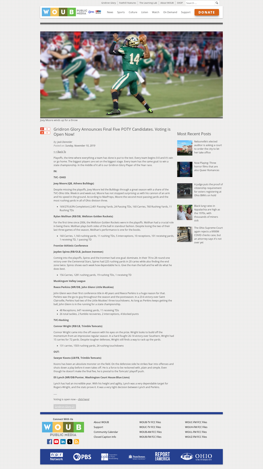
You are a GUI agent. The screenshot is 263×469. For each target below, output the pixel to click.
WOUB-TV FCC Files (150, 422)
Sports (121, 12)
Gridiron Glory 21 (65, 406)
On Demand (170, 12)
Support (186, 12)
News (110, 12)
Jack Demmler (64, 142)
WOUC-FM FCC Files (196, 422)
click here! (83, 399)
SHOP (180, 2)
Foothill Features (127, 2)
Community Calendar (106, 432)
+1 (42, 128)
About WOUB (167, 2)
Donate (206, 12)
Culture (133, 12)
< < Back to (60, 151)
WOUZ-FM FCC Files (196, 437)
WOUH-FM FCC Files (196, 427)
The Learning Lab (148, 2)
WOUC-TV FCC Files (150, 427)
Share (42, 132)
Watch (155, 12)
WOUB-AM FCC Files (150, 432)
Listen (144, 12)
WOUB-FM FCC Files (150, 437)
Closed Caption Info (105, 437)
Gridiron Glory (108, 2)
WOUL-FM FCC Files (196, 432)
